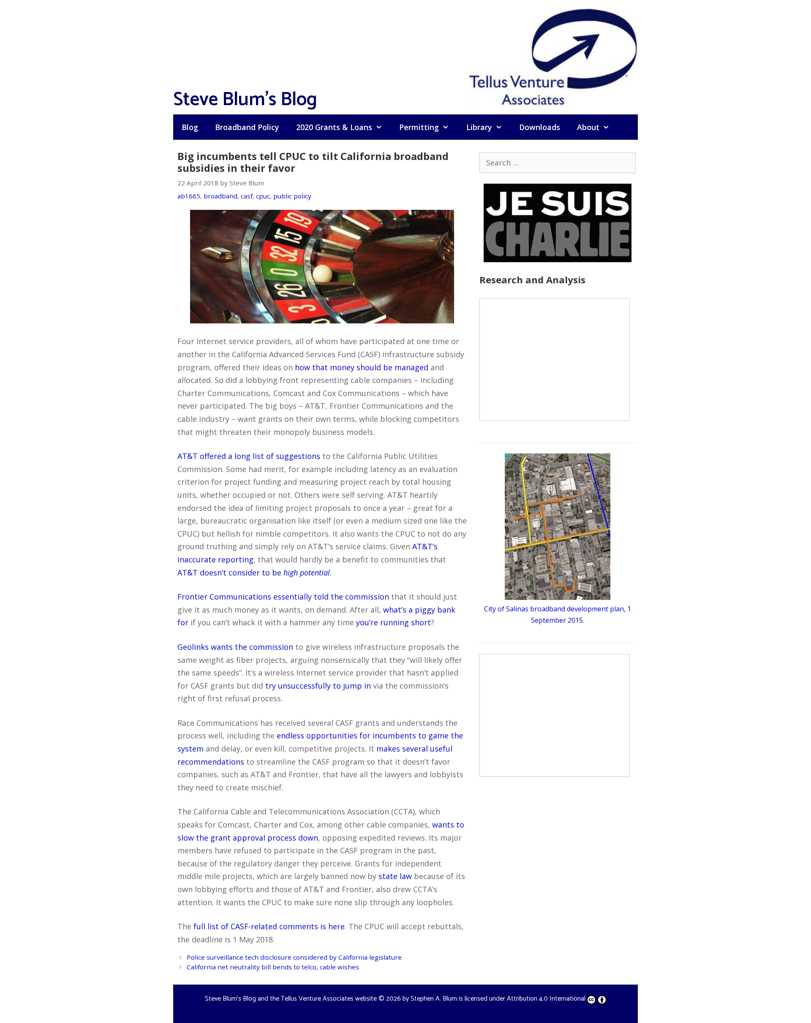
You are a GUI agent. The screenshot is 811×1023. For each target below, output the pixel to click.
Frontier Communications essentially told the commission (283, 597)
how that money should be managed (361, 367)
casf (247, 196)
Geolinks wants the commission (235, 647)
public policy (292, 196)
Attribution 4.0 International (546, 998)
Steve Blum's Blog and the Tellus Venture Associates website (291, 998)
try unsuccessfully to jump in (318, 686)
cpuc (263, 196)
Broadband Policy (247, 127)
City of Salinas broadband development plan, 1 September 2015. (557, 614)
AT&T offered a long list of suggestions (248, 456)
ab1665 (188, 196)
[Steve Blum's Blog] (553, 56)
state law (395, 876)
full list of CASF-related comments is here (269, 926)
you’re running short (393, 622)
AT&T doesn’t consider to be (253, 572)
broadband (220, 196)
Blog (190, 127)
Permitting (419, 127)
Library (479, 127)
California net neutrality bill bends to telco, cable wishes (273, 967)
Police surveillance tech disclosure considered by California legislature (294, 957)
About (588, 127)
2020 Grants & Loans (334, 127)
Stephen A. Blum (434, 998)
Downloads (539, 127)
